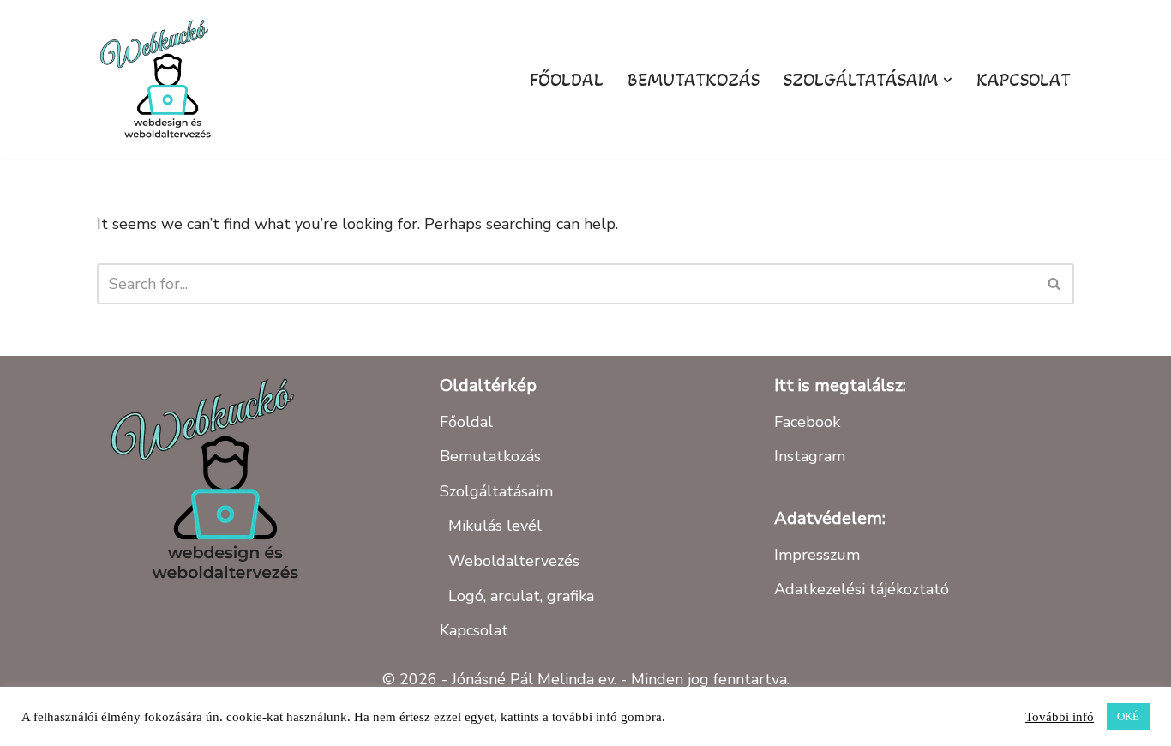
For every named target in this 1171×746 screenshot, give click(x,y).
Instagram (809, 456)
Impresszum (817, 554)
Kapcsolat (1023, 80)
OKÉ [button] (1128, 716)
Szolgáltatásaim (496, 491)
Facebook (807, 422)
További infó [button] (1059, 717)
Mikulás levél (495, 525)
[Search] (1055, 283)
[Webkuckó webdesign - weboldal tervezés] (161, 79)
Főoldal (567, 80)
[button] (947, 80)
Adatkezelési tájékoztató (861, 589)
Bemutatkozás (694, 80)
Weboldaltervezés (513, 560)
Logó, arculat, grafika (521, 596)
